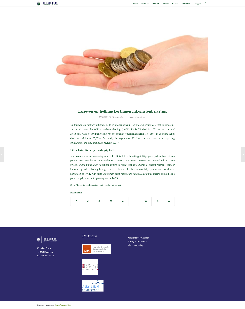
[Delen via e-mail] (169, 201)
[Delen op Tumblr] (134, 201)
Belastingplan (118, 117)
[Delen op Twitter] (88, 201)
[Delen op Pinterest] (111, 201)
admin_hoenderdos (138, 117)
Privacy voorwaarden (137, 241)
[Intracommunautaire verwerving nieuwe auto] (2, 154)
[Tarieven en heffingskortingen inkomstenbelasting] (122, 59)
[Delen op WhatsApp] (99, 201)
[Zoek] (205, 3)
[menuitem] (135, 3)
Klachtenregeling (135, 244)
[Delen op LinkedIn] (122, 201)
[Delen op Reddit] (157, 201)
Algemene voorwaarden (138, 237)
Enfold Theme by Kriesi (63, 305)
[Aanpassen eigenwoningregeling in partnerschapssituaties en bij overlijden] (243, 154)
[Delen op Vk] (145, 201)
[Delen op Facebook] (76, 201)
